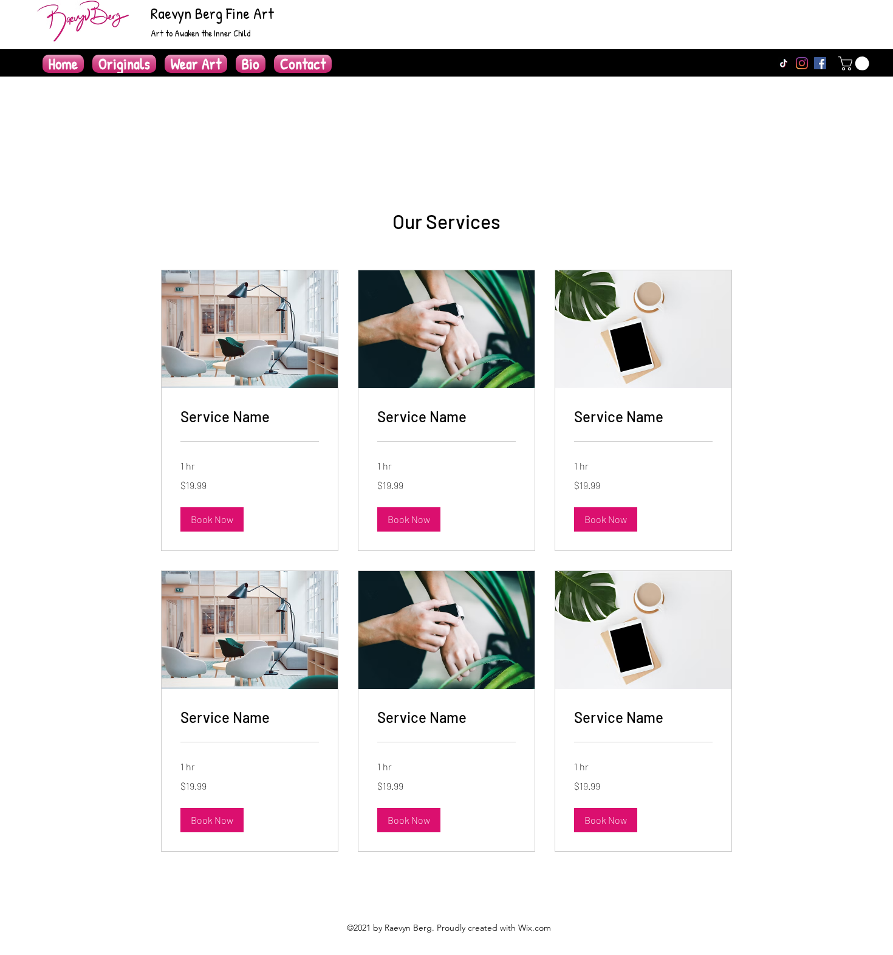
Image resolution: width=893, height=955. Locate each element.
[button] (855, 63)
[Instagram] (802, 63)
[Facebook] (820, 63)
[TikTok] (784, 63)
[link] (249, 416)
